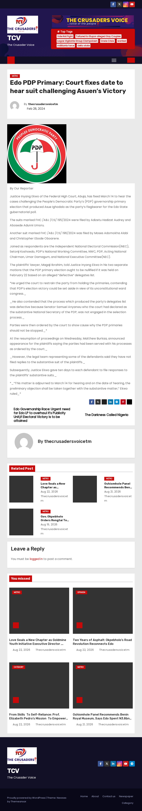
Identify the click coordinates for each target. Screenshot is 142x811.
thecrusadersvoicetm (43, 104)
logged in (36, 559)
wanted (121, 40)
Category (18, 667)
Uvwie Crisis (107, 40)
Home (84, 796)
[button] (122, 60)
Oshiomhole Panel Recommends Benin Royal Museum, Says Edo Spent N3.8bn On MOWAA (101, 718)
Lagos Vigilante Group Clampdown (77, 40)
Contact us (108, 796)
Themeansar (18, 801)
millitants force (65, 45)
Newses (61, 798)
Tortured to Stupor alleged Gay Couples (98, 36)
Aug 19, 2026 (49, 524)
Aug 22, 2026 (49, 491)
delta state (83, 45)
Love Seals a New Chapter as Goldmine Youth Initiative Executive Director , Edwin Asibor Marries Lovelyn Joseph (37, 644)
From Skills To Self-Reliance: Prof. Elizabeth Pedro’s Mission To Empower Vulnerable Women (37, 718)
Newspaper (126, 796)
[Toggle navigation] (114, 60)
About (95, 796)
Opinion (81, 592)
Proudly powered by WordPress (26, 798)
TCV (13, 38)
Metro (15, 76)
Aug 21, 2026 (112, 491)
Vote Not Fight (65, 36)
